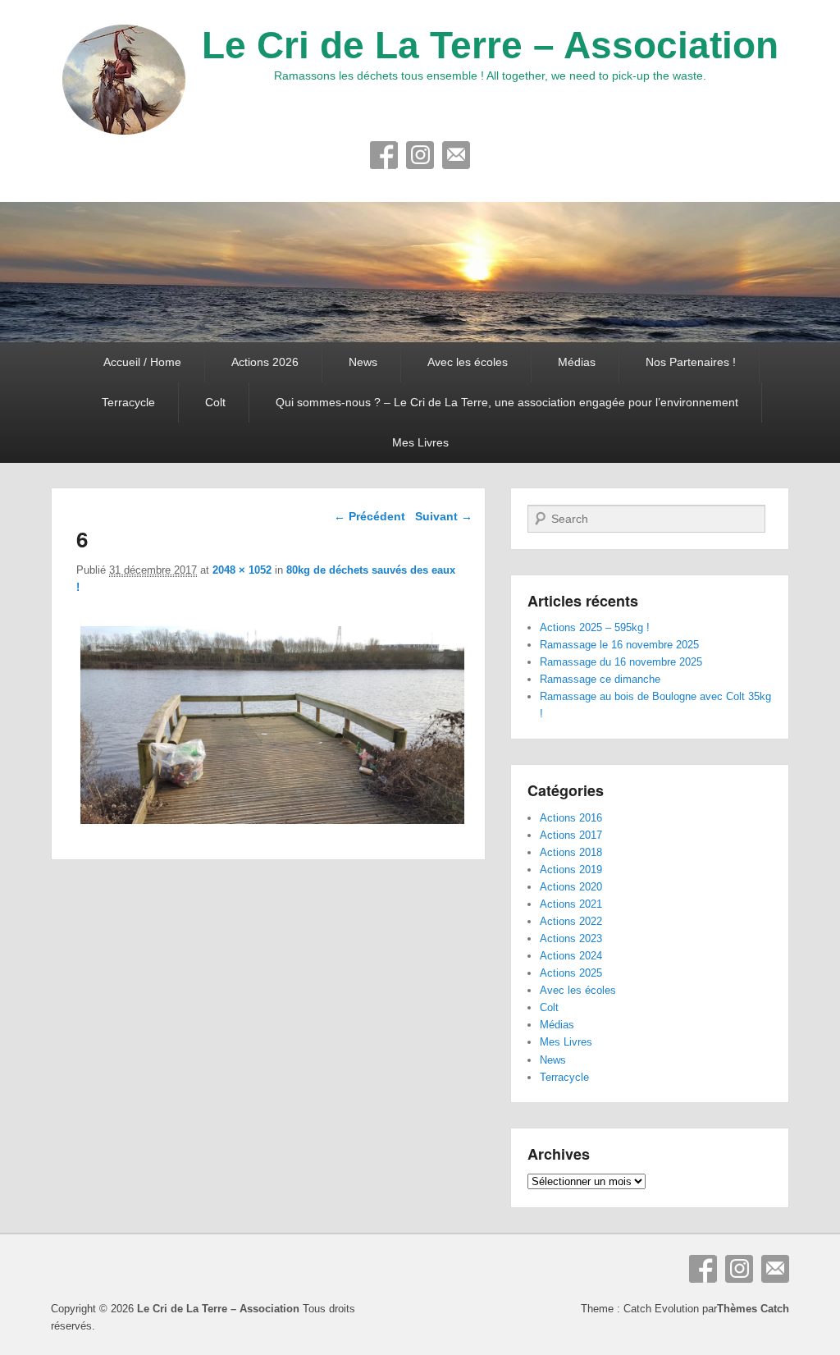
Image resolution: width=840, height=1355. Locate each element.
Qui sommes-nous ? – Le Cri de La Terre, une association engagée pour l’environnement (507, 402)
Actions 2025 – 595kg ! (595, 627)
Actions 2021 (571, 904)
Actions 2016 (571, 818)
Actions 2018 (571, 852)
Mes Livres (420, 442)
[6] (272, 824)
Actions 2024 (571, 956)
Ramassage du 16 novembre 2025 (621, 662)
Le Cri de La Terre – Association (490, 45)
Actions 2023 (571, 938)
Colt (215, 402)
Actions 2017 (571, 835)
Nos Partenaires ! (691, 362)
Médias (577, 362)
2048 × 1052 (242, 570)
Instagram (420, 155)
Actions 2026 (265, 362)
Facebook (384, 155)
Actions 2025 (571, 973)
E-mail (456, 155)
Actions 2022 (571, 921)
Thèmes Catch (753, 1308)
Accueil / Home (142, 362)
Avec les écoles (467, 362)
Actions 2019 (571, 869)
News (363, 362)
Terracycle (128, 402)
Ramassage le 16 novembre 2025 (619, 645)
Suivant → (443, 516)
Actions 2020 (571, 887)
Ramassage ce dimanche (600, 679)
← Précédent (369, 516)
